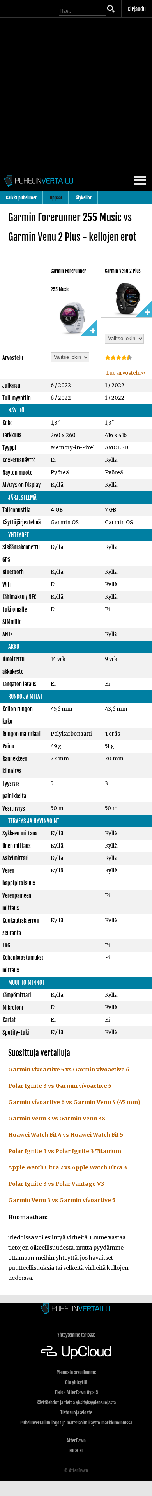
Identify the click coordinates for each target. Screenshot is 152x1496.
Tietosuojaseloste (76, 1413)
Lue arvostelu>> (125, 373)
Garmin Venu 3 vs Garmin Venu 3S (56, 1118)
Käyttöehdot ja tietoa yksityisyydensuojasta (76, 1402)
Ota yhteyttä (76, 1382)
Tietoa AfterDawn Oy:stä (76, 1392)
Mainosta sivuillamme (76, 1372)
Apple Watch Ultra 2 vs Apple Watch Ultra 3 (67, 1167)
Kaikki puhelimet (21, 198)
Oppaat (56, 198)
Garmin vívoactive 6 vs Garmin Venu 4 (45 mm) (74, 1102)
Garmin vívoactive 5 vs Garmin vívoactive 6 (68, 1069)
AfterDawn (76, 1441)
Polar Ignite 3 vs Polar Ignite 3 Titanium (64, 1151)
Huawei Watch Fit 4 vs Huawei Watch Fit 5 (65, 1134)
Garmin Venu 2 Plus (123, 271)
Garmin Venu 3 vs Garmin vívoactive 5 (61, 1200)
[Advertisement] (76, 94)
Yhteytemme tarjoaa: (76, 1335)
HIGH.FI (76, 1451)
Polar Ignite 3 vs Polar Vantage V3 (56, 1183)
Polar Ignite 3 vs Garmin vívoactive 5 (59, 1085)
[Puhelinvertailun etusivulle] (76, 1309)
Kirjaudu (136, 9)
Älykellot (84, 198)
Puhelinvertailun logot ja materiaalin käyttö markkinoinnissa (76, 1423)
